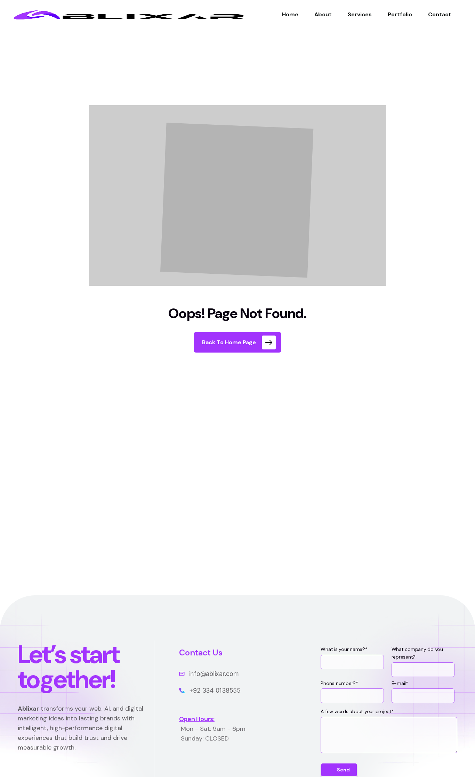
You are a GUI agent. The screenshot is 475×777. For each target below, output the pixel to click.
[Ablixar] (127, 14)
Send (343, 770)
